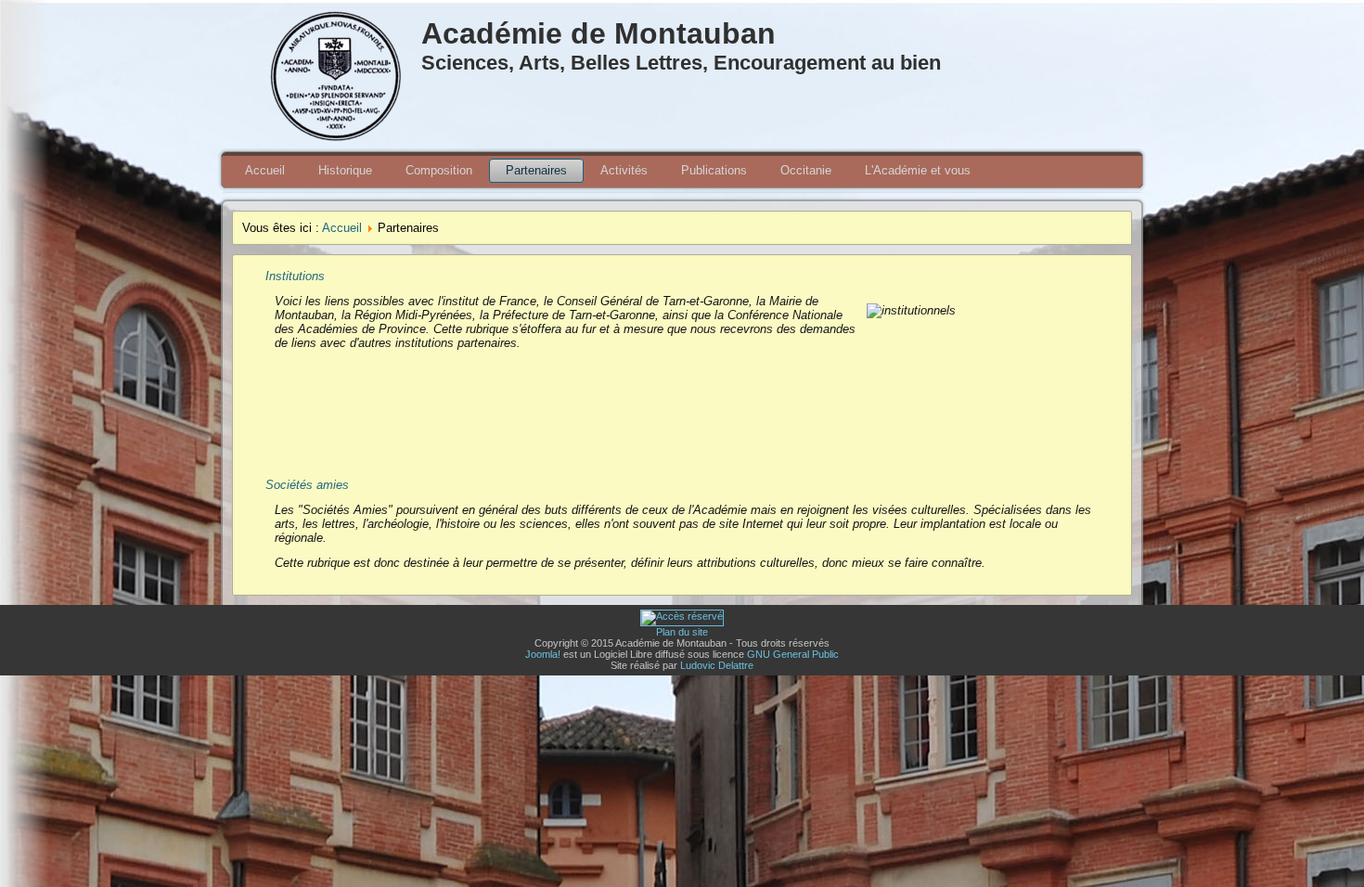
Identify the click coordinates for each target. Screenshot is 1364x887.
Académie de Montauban (598, 33)
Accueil (342, 228)
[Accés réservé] (682, 616)
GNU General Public (793, 654)
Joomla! (542, 654)
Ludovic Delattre (716, 665)
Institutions (295, 276)
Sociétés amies (307, 485)
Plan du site (682, 631)
